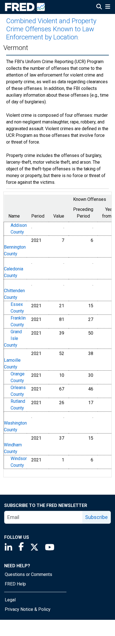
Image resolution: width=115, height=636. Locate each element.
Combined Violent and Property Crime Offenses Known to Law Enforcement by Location (51, 29)
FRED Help (15, 584)
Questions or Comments (28, 574)
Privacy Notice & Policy (28, 609)
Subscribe (96, 517)
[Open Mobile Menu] (107, 7)
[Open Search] (99, 7)
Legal (10, 599)
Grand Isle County (13, 338)
